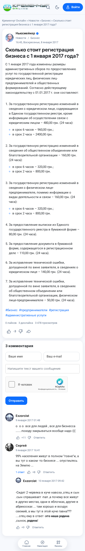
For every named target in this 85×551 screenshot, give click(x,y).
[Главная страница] (26, 7)
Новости (33, 20)
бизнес (12, 310)
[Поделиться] (28, 331)
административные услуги (26, 315)
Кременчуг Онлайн (14, 20)
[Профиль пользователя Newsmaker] (9, 38)
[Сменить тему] (57, 7)
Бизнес (46, 20)
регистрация (60, 310)
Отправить (16, 400)
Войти (75, 7)
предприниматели (34, 310)
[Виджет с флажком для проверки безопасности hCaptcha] (36, 384)
